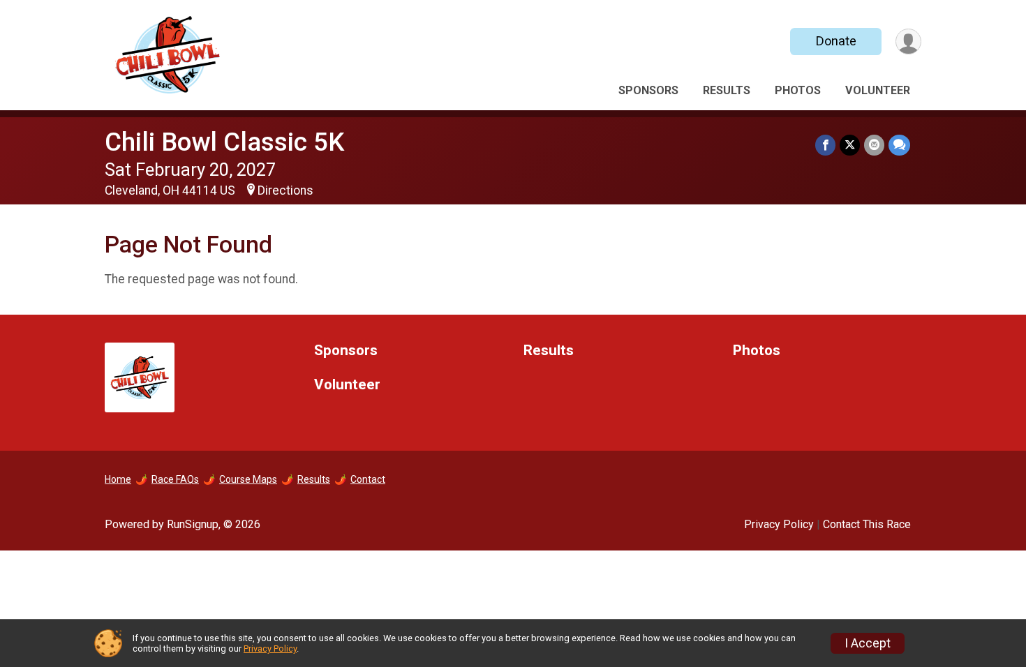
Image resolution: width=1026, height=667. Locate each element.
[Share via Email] (874, 145)
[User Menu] (908, 41)
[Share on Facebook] (825, 145)
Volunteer (877, 90)
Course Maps (248, 479)
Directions (285, 190)
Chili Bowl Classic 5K (224, 142)
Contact (367, 479)
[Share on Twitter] (850, 145)
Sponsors (648, 90)
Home (118, 479)
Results (726, 90)
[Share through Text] (899, 145)
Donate (836, 40)
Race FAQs (175, 479)
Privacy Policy (779, 524)
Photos (798, 90)
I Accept (868, 643)
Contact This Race (867, 524)
